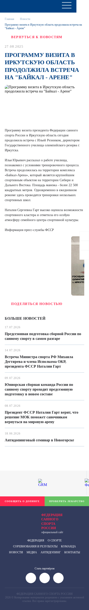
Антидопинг (51, 552)
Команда (68, 546)
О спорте (55, 540)
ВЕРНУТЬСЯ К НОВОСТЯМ (36, 37)
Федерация (35, 540)
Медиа (32, 552)
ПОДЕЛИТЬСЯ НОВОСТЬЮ (36, 304)
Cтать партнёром (45, 568)
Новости (16, 552)
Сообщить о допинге (22, 501)
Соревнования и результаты (35, 546)
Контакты (72, 552)
